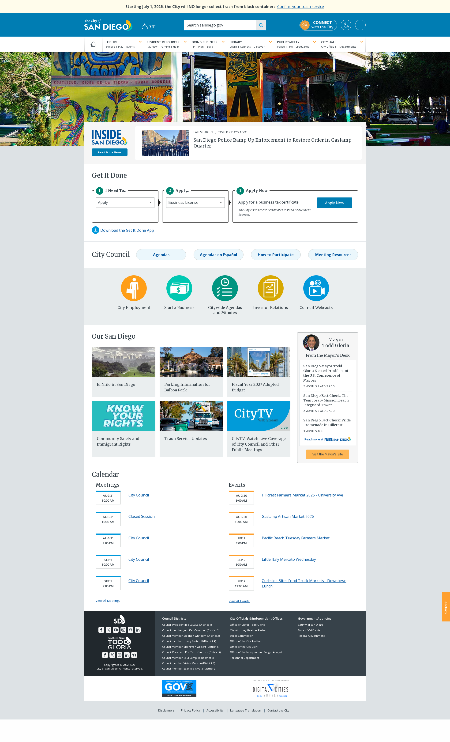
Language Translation (245, 710)
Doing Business (204, 42)
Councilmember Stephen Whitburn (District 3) (191, 635)
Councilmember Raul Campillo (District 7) (188, 657)
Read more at (314, 439)
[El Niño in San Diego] (123, 361)
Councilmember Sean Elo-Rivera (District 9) (189, 668)
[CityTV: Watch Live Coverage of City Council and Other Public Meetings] (258, 415)
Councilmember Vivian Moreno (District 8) (188, 663)
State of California (309, 630)
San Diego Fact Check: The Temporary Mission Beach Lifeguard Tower (326, 400)
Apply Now (334, 202)
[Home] (93, 44)
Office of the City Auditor (245, 641)
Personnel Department (244, 657)
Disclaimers (166, 710)
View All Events (239, 601)
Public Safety (288, 42)
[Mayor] (311, 342)
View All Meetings (108, 600)
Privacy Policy (190, 710)
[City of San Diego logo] (108, 24)
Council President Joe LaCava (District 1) (187, 624)
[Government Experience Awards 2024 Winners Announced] (179, 688)
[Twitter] (108, 630)
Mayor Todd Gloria (335, 342)
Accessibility (215, 710)
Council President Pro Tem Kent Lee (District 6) (191, 652)
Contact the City (278, 710)
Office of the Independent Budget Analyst (256, 652)
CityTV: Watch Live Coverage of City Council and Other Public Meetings (259, 444)
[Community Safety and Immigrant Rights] (123, 415)
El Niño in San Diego (116, 384)
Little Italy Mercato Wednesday (289, 559)
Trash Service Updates (185, 438)
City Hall (328, 42)
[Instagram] (123, 630)
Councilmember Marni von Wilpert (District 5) (190, 646)
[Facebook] (101, 630)
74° (149, 26)
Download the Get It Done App (126, 230)
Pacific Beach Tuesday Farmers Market (296, 538)
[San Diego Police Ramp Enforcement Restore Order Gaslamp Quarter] (165, 142)
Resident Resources (163, 42)
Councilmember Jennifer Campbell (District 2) (190, 630)
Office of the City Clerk (244, 646)
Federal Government (311, 635)
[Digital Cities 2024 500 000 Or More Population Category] (271, 687)
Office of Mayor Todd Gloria (247, 624)
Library (236, 42)
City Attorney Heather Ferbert (249, 630)
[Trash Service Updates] (191, 415)
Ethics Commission (241, 635)
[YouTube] (116, 630)
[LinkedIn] (138, 630)
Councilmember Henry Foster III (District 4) (189, 641)
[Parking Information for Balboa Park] (191, 361)
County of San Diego (310, 624)
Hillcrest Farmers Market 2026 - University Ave (302, 495)
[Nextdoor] (130, 630)
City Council (138, 495)
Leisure (111, 42)
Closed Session (141, 516)
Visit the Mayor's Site (327, 454)
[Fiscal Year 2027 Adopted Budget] (258, 361)
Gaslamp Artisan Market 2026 (288, 516)
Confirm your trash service (300, 6)
